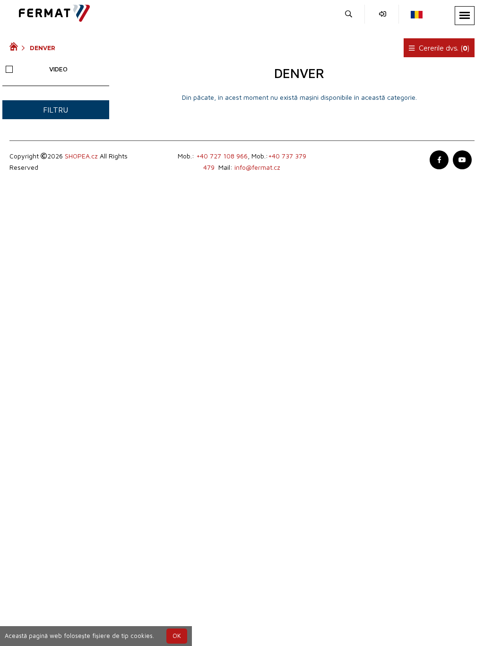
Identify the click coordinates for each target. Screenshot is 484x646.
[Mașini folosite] (15, 48)
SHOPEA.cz (81, 156)
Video (58, 69)
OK (177, 635)
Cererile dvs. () (443, 48)
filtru (55, 109)
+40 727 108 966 (222, 156)
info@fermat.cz (257, 167)
